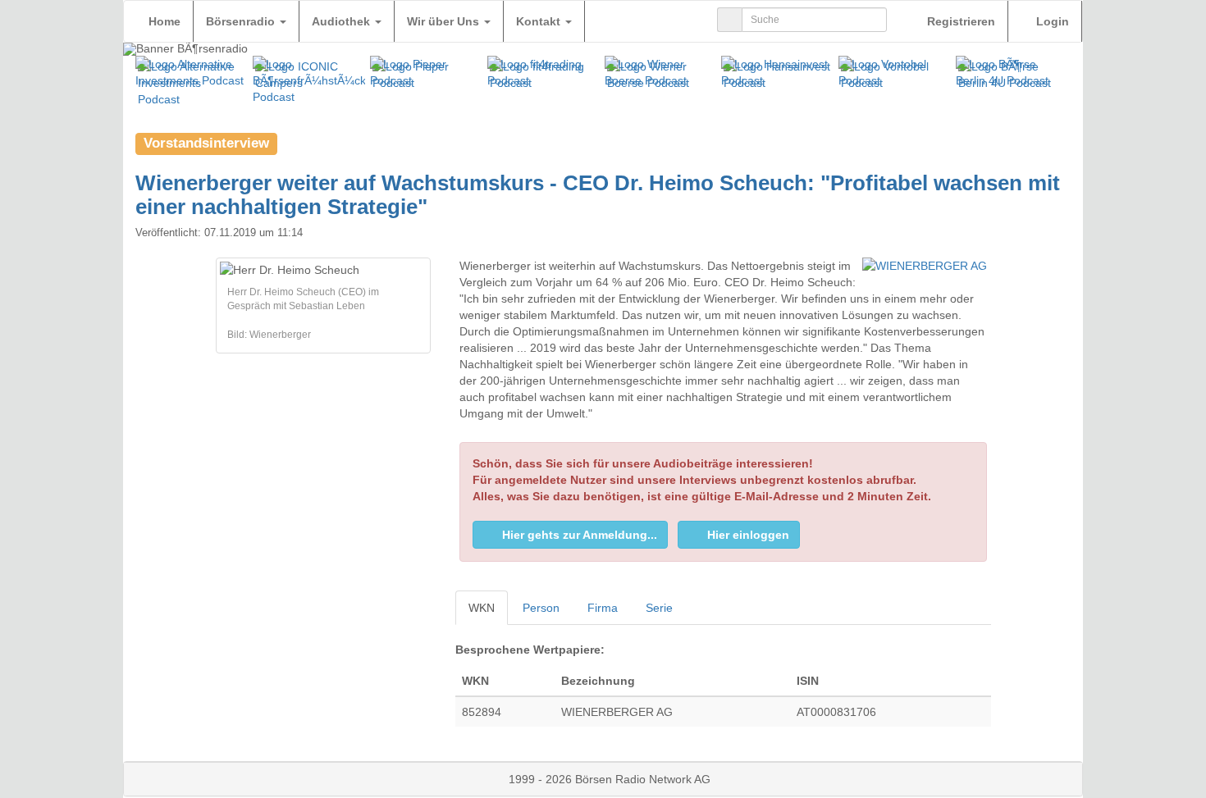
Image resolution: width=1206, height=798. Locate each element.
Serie (659, 607)
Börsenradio (242, 21)
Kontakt (540, 21)
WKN (481, 607)
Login (1051, 21)
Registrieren (959, 21)
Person (541, 607)
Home (164, 21)
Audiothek (342, 21)
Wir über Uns (444, 21)
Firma (602, 607)
